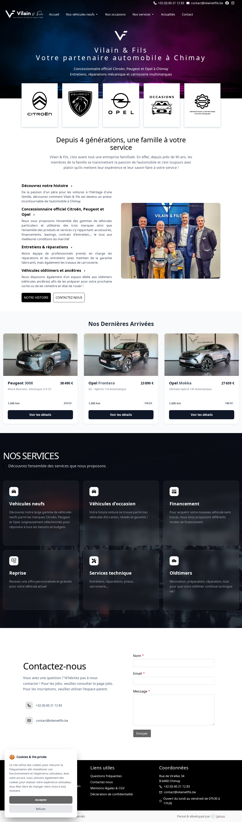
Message (141, 691)
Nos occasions (115, 14)
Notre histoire (36, 297)
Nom (138, 655)
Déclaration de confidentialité (111, 794)
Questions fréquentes (106, 776)
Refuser (41, 809)
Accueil (54, 14)
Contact (187, 14)
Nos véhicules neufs (80, 14)
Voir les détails (40, 415)
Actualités (168, 14)
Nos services (141, 14)
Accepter (41, 800)
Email (139, 673)
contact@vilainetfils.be (180, 792)
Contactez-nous (69, 297)
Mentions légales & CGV (107, 788)
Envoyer (142, 733)
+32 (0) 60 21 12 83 (177, 786)
